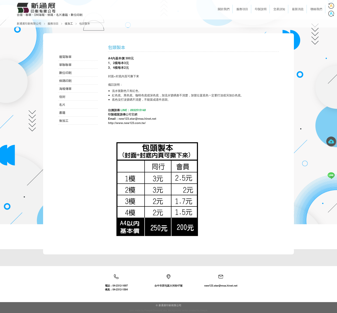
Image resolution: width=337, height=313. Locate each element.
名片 (62, 104)
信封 (62, 96)
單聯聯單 (65, 64)
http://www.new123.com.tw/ (127, 123)
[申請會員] (331, 14)
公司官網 (131, 114)
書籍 (62, 112)
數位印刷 (65, 72)
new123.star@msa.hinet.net (137, 118)
